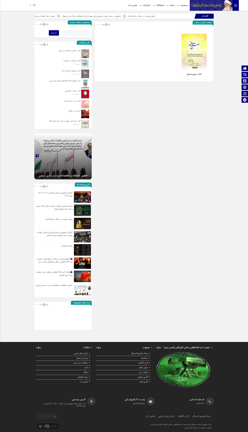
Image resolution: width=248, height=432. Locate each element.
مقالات (85, 372)
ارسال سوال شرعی (81, 353)
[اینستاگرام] (245, 94)
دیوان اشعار (143, 367)
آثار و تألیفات (143, 363)
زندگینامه (144, 358)
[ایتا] (245, 81)
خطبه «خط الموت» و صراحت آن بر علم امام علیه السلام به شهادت (51, 16)
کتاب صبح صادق (194, 74)
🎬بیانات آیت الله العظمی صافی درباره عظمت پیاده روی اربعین (54, 273)
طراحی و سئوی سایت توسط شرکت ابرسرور (198, 428)
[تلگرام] (245, 100)
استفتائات (160, 5)
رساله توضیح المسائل (139, 353)
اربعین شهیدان (66, 245)
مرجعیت (184, 5)
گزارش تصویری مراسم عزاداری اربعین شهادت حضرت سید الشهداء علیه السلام (54, 234)
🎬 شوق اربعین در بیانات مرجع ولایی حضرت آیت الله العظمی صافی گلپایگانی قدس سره (54, 260)
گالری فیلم (144, 382)
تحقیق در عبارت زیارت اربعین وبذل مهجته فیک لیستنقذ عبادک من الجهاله (114, 16)
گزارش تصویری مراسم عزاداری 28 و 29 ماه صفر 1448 (55, 194)
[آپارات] (245, 87)
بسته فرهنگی (82, 377)
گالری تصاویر (143, 377)
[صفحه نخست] (245, 68)
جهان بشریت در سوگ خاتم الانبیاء (164, 16)
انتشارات (146, 5)
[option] (63, 156)
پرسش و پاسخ (82, 358)
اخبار (86, 367)
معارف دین (143, 372)
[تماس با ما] (245, 75)
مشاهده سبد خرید (80, 363)
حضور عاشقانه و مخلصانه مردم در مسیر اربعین (54, 285)
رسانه (172, 5)
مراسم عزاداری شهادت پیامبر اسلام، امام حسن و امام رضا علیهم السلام (54, 207)
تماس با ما (132, 5)
